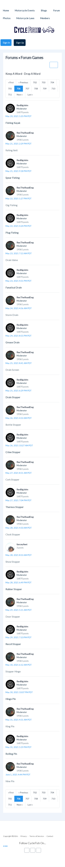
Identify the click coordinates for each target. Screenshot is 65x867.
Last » (30, 94)
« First (11, 82)
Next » (20, 94)
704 (52, 82)
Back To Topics (54, 65)
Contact (50, 836)
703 (43, 82)
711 (10, 94)
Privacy (24, 836)
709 (45, 88)
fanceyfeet (22, 544)
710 (53, 88)
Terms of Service (37, 836)
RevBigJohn (22, 105)
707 (27, 88)
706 (19, 88)
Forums (12, 57)
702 (35, 82)
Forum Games (32, 57)
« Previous (23, 82)
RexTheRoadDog (25, 132)
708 (36, 88)
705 (10, 88)
